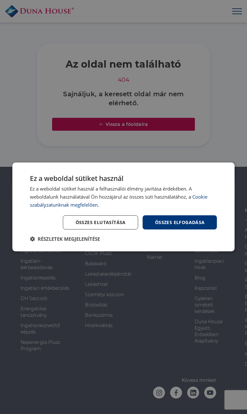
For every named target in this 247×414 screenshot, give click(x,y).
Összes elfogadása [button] (180, 222)
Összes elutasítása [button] (101, 222)
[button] (65, 239)
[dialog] (123, 207)
